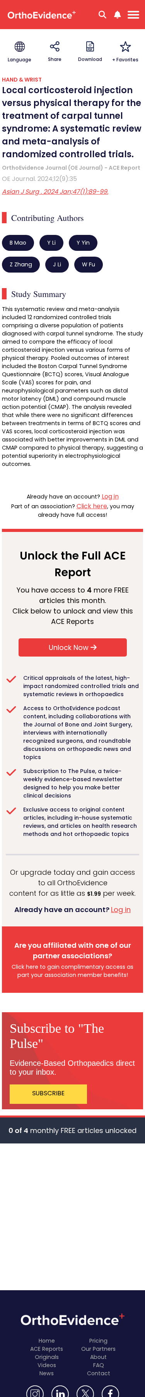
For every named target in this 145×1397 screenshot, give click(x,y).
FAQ (98, 1365)
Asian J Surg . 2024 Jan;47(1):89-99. (55, 191)
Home (47, 1341)
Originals (47, 1357)
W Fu (88, 264)
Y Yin (83, 243)
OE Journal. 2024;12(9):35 (39, 178)
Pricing (98, 1341)
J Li (57, 264)
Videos (47, 1365)
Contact (98, 1373)
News (46, 1373)
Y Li (51, 243)
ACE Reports (46, 1349)
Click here (92, 506)
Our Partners (98, 1349)
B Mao (18, 243)
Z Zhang (21, 264)
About (98, 1357)
